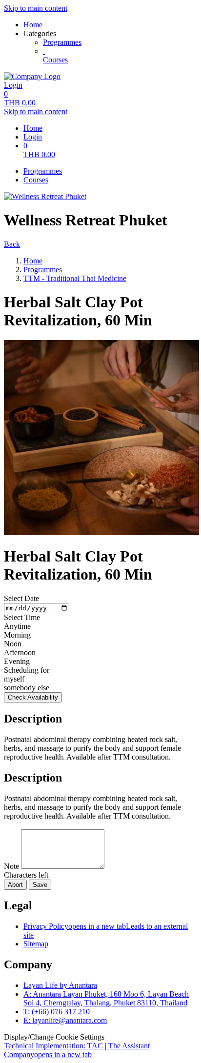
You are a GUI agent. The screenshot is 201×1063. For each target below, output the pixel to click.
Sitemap (35, 944)
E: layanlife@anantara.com (65, 1020)
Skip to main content (35, 8)
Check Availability (33, 697)
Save (40, 884)
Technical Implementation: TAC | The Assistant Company (77, 1050)
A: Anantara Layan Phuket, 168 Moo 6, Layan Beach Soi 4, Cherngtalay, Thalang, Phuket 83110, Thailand (106, 998)
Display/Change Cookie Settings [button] (54, 1037)
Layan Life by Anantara (60, 985)
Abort (15, 884)
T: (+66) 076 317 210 (56, 1011)
